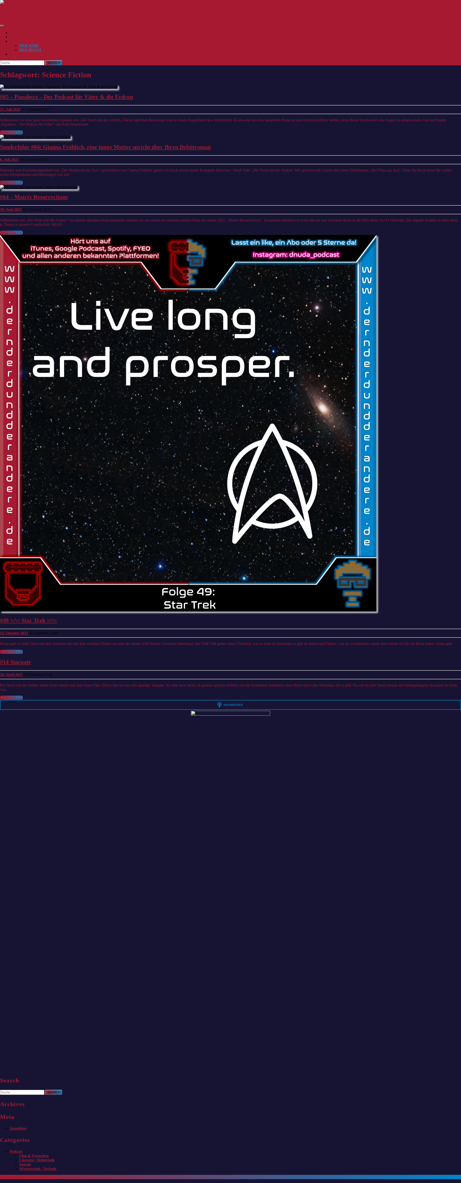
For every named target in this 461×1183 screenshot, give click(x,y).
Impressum (21, 54)
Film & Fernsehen (34, 1156)
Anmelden (18, 1128)
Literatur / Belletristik (37, 1160)
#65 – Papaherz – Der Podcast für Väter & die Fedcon (66, 97)
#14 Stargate (15, 662)
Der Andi (28, 45)
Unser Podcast (26, 41)
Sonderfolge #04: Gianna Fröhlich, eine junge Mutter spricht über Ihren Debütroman (105, 147)
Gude (15, 33)
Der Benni (30, 50)
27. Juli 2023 (10, 109)
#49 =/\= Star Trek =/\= (28, 620)
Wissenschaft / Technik (37, 1169)
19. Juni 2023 (11, 210)
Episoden (20, 37)
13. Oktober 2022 (14, 633)
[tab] (2, 25)
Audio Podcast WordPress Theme (27, 1177)
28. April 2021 (11, 675)
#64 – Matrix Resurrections (34, 197)
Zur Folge (11, 132)
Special (25, 1164)
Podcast (16, 1151)
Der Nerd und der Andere (31, 13)
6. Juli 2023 (9, 160)
